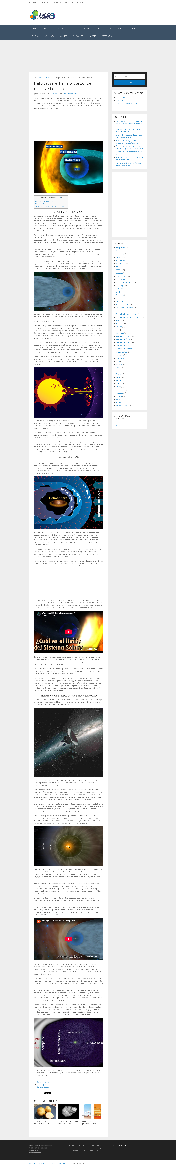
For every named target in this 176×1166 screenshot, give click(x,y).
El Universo (57, 29)
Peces (118, 368)
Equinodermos (121, 301)
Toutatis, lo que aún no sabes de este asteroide (68, 1122)
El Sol (44, 29)
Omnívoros (120, 358)
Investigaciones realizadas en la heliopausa (51, 206)
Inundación (120, 323)
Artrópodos (120, 254)
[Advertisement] (88, 54)
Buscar (129, 82)
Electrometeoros (122, 298)
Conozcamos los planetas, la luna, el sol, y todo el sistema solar (50, 1163)
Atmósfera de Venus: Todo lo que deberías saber (92, 1122)
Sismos (118, 383)
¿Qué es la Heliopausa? (44, 201)
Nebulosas (132, 29)
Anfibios (119, 251)
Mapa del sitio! (68, 2)
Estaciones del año (123, 304)
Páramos (119, 364)
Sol (115, 423)
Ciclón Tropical (121, 276)
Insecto (118, 320)
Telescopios (78, 36)
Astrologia (49, 36)
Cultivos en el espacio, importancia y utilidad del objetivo (43, 1123)
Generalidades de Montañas (126, 314)
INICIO (34, 29)
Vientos (118, 402)
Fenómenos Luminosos (124, 308)
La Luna (71, 29)
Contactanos (79, 2)
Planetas (99, 29)
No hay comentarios (70, 94)
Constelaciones (115, 29)
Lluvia (118, 330)
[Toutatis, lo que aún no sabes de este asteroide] (68, 1111)
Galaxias (35, 36)
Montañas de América (124, 342)
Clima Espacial (42, 1085)
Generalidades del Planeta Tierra (128, 317)
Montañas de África (123, 339)
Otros (118, 361)
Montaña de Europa (123, 336)
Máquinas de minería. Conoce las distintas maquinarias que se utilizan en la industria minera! (130, 129)
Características (41, 204)
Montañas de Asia (122, 345)
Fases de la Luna (120, 425)
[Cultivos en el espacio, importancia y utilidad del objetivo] (45, 1111)
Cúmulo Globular (43, 1087)
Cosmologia (120, 285)
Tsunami (119, 396)
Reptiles (119, 374)
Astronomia (85, 29)
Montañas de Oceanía (124, 349)
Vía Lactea (92, 36)
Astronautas (107, 36)
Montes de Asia (121, 352)
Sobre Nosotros (56, 2)
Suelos (118, 387)
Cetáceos (119, 273)
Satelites (64, 36)
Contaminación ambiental (125, 282)
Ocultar (59, 197)
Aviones (119, 270)
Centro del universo (44, 1082)
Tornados (119, 393)
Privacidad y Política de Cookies (38, 2)
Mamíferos (120, 333)
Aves (117, 267)
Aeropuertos (120, 248)
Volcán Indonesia (122, 405)
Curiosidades (120, 289)
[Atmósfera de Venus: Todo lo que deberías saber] (92, 1111)
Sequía (118, 380)
